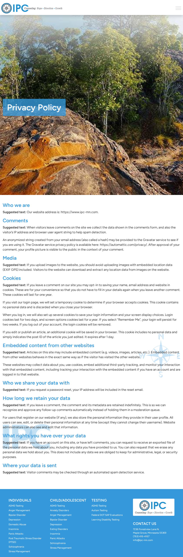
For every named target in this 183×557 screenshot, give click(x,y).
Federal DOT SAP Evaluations (107, 514)
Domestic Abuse (17, 524)
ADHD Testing (16, 505)
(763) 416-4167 (141, 536)
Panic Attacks (16, 533)
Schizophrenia (16, 546)
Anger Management (19, 510)
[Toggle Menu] (178, 8)
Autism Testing (99, 510)
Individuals (20, 500)
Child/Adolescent (68, 500)
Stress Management (19, 551)
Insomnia (14, 529)
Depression (15, 519)
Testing (99, 500)
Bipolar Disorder (17, 514)
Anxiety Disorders (59, 510)
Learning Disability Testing (105, 519)
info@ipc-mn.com (143, 540)
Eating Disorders (59, 529)
